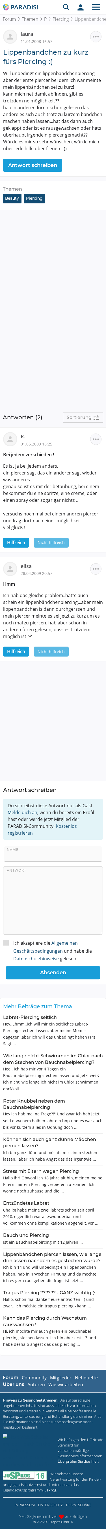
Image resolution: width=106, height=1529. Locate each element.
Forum (9, 19)
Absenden (53, 972)
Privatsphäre (78, 1504)
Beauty (12, 198)
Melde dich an (22, 812)
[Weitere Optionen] (96, 37)
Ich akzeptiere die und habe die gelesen (52, 950)
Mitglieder (61, 1378)
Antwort (16, 870)
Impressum (25, 1504)
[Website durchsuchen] (66, 7)
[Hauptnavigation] (96, 7)
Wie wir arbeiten (65, 1384)
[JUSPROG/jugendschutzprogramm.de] (25, 1475)
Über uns (13, 1384)
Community (34, 1378)
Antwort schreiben (32, 165)
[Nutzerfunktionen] (80, 7)
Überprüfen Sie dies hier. (78, 1461)
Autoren (36, 1384)
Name (12, 849)
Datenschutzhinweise (36, 959)
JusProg (50, 1490)
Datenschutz (50, 1504)
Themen (30, 19)
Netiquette (86, 1378)
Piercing (61, 19)
